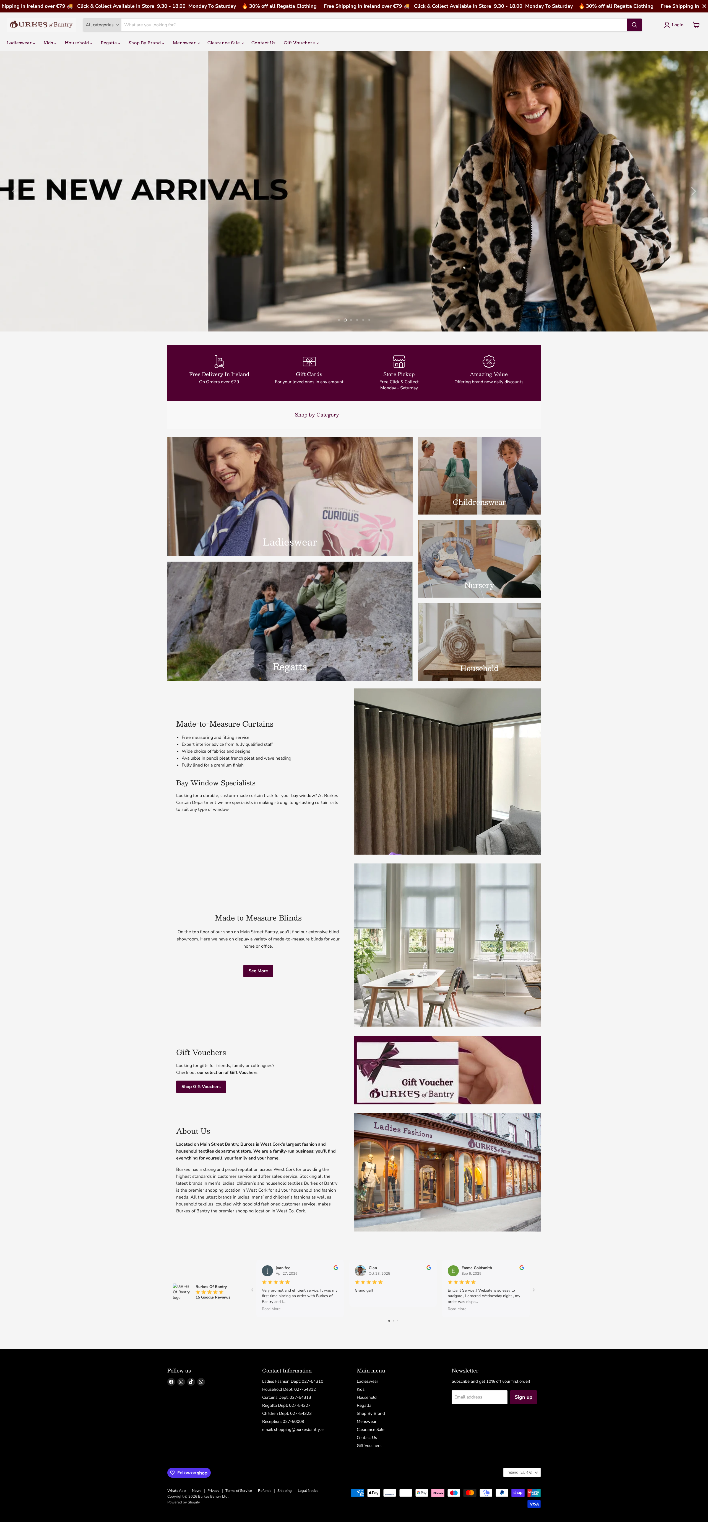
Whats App (176, 1490)
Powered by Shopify (183, 1502)
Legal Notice (308, 1490)
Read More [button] (271, 1309)
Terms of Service (238, 1490)
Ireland (519, 1472)
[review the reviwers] (336, 1268)
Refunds (264, 1490)
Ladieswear (20, 42)
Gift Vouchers (300, 42)
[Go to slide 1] (389, 1321)
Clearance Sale (224, 42)
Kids (48, 42)
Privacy (213, 1490)
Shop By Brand (145, 42)
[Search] (634, 25)
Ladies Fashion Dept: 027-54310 (292, 1381)
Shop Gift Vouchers (201, 1087)
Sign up (523, 1397)
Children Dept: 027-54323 (287, 1413)
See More (258, 971)
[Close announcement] (704, 6)
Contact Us (263, 42)
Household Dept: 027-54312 (289, 1389)
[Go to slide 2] (393, 1321)
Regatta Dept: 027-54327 (286, 1405)
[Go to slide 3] (397, 1320)
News (196, 1490)
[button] (15, 191)
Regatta (109, 42)
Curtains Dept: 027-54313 (286, 1397)
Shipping (284, 1490)
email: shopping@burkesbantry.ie (293, 1429)
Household (77, 42)
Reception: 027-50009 (283, 1421)
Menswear (185, 42)
